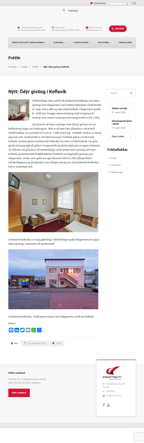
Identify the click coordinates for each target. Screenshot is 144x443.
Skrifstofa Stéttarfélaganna (28, 42)
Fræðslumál (125, 42)
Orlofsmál (103, 42)
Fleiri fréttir (118, 136)
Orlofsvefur (100, 3)
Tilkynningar (117, 172)
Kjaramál (58, 42)
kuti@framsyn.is (113, 396)
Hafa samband (19, 392)
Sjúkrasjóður (80, 42)
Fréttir (59, 343)
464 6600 (119, 28)
